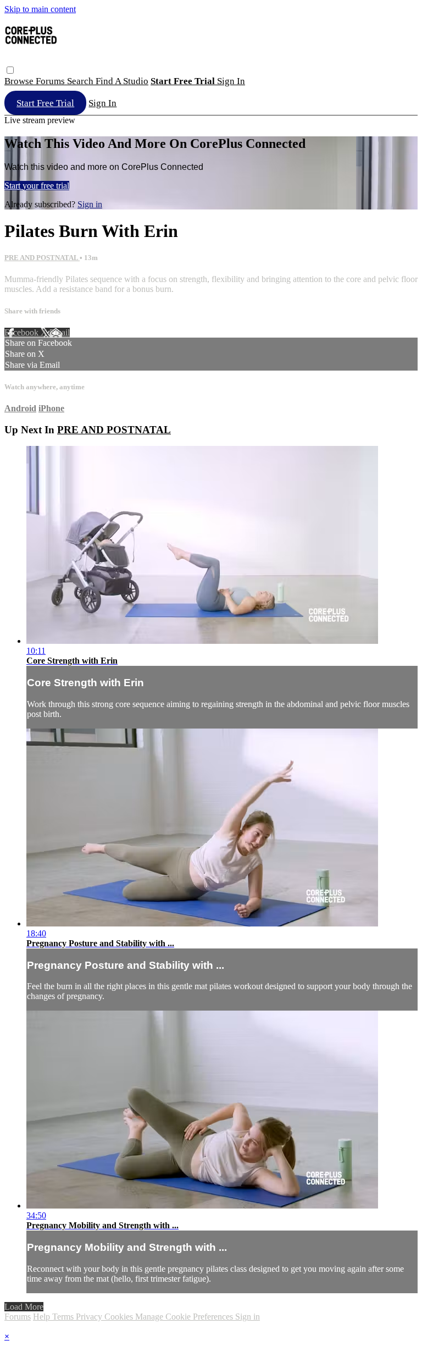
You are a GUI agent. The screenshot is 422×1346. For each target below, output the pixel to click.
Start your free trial (36, 185)
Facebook (22, 332)
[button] (10, 70)
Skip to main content (40, 9)
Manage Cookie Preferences (185, 1316)
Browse (20, 81)
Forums (51, 81)
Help (42, 1316)
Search (81, 81)
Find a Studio (122, 81)
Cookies (119, 1316)
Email (59, 332)
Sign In (102, 103)
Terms (64, 1316)
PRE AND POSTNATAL (42, 257)
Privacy (90, 1316)
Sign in (231, 81)
